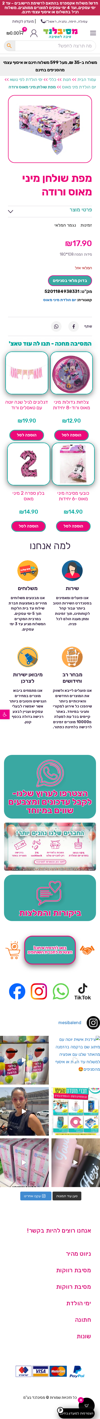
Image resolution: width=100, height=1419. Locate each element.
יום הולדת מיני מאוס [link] (79, 86)
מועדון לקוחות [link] (23, 21)
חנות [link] (67, 79)
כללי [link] (52, 79)
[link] (5, 714)
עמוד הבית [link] (86, 79)
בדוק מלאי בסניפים (70, 280)
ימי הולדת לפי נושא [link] (26, 79)
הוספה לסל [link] (71, 435)
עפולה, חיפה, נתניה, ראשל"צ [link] (66, 21)
